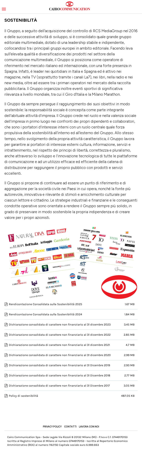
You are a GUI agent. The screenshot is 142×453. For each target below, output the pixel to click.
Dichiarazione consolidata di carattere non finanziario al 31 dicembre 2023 (60, 324)
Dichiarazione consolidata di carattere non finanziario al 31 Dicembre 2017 (59, 385)
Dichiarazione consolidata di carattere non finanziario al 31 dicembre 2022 (60, 334)
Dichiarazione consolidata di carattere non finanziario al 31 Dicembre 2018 (59, 375)
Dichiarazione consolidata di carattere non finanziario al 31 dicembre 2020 (60, 355)
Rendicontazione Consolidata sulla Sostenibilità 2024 (45, 314)
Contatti (70, 426)
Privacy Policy (52, 426)
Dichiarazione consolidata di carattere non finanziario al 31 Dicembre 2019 (59, 365)
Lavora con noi (89, 426)
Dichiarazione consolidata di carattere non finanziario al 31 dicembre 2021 (59, 345)
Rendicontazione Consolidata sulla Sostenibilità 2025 (45, 304)
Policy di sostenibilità (23, 395)
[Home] (71, 6)
